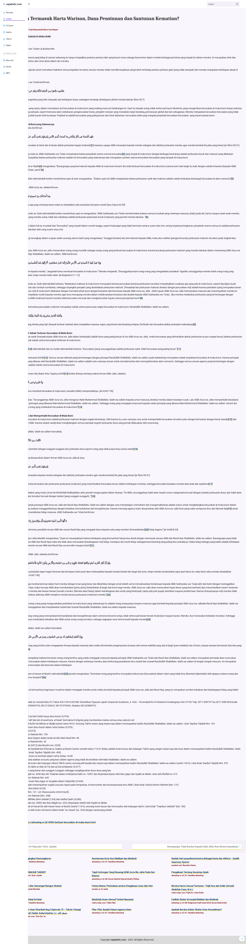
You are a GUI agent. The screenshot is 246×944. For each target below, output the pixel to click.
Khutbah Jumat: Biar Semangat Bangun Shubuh (37, 886)
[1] (92, 145)
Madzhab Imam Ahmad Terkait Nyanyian (113, 899)
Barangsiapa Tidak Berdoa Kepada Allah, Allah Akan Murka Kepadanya (202, 846)
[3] (40, 166)
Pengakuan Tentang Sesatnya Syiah (190, 872)
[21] (92, 545)
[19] (230, 508)
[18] (93, 496)
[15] (230, 419)
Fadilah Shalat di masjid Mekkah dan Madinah (194, 899)
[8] (141, 298)
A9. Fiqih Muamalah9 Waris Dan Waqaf (42, 30)
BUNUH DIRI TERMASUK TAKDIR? (29, 872)
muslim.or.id (97, 889)
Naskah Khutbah (33, 889)
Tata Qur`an (40, 916)
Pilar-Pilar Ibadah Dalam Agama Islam (111, 909)
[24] (28, 649)
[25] (66, 674)
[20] (147, 529)
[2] (123, 154)
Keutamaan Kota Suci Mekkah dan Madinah (114, 858)
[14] (80, 407)
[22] (109, 594)
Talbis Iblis (111, 903)
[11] (179, 349)
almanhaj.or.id (98, 862)
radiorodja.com (178, 893)
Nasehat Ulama (189, 865)
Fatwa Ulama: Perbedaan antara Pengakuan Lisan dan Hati (122, 886)
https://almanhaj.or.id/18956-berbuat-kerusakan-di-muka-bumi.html (60, 822)
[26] (44, 677)
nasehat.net (176, 865)
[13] (66, 373)
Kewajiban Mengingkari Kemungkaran (31, 858)
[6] (147, 217)
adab (106, 889)
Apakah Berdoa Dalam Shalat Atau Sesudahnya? (196, 909)
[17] (211, 484)
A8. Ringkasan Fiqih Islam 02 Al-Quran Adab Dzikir (206, 903)
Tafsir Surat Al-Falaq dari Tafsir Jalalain (36, 846)
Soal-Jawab (37, 875)
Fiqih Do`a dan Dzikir (195, 893)
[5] (232, 178)
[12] (46, 357)
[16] (136, 449)
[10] (30, 349)
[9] (194, 324)
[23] (149, 619)
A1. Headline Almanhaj (35, 862)
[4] (42, 170)
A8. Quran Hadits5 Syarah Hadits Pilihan (122, 879)
